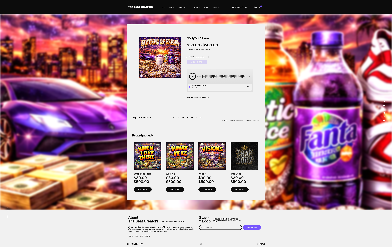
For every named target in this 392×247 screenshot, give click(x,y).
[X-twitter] (384, 116)
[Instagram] (384, 109)
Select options (142, 189)
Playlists (172, 7)
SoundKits (182, 7)
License (189, 57)
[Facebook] (384, 120)
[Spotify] (384, 105)
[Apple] (384, 101)
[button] (192, 76)
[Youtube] (384, 112)
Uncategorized (239, 120)
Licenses (206, 7)
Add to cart (197, 62)
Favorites (216, 7)
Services (195, 7)
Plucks (254, 120)
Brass (250, 120)
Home (163, 7)
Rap (258, 120)
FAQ (201, 244)
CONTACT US (261, 244)
